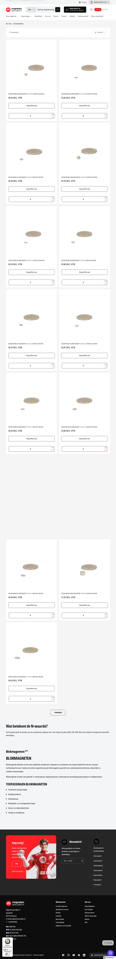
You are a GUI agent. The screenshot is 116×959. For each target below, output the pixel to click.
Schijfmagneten (98, 861)
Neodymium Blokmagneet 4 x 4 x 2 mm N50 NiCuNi (25, 177)
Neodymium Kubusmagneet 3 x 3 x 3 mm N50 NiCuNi (26, 94)
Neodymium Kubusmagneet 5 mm (73, 510)
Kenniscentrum (89, 913)
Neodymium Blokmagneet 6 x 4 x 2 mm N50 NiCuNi (25, 593)
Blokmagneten (18, 24)
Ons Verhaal (88, 910)
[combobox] (49, 10)
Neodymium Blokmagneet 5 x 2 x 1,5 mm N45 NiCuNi (26, 260)
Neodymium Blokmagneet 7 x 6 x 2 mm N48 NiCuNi (25, 677)
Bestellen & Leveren (62, 910)
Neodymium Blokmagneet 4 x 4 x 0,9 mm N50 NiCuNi (79, 94)
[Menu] (11, 938)
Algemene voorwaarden (63, 926)
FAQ (16, 864)
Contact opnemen (61, 906)
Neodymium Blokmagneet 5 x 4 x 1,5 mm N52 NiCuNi (79, 344)
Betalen (58, 913)
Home (10, 24)
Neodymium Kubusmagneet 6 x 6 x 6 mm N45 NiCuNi (79, 593)
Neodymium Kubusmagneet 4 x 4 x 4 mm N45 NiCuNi (79, 177)
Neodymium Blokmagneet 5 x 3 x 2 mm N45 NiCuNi (25, 344)
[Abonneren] (82, 861)
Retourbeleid (60, 919)
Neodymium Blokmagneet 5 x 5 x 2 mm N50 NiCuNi (25, 510)
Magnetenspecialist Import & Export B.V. (21, 955)
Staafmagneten (98, 866)
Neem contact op (17, 871)
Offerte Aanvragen (91, 916)
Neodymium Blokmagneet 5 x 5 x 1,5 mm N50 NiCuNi (79, 427)
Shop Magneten (90, 906)
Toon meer (58, 712)
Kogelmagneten (98, 875)
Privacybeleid (60, 922)
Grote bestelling (84, 532)
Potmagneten (97, 885)
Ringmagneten (98, 880)
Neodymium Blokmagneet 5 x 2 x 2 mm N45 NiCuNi (78, 260)
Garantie (58, 916)
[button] (91, 10)
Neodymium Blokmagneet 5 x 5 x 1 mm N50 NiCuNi (25, 427)
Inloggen (84, 2)
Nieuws (87, 919)
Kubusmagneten (98, 870)
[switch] (7, 954)
